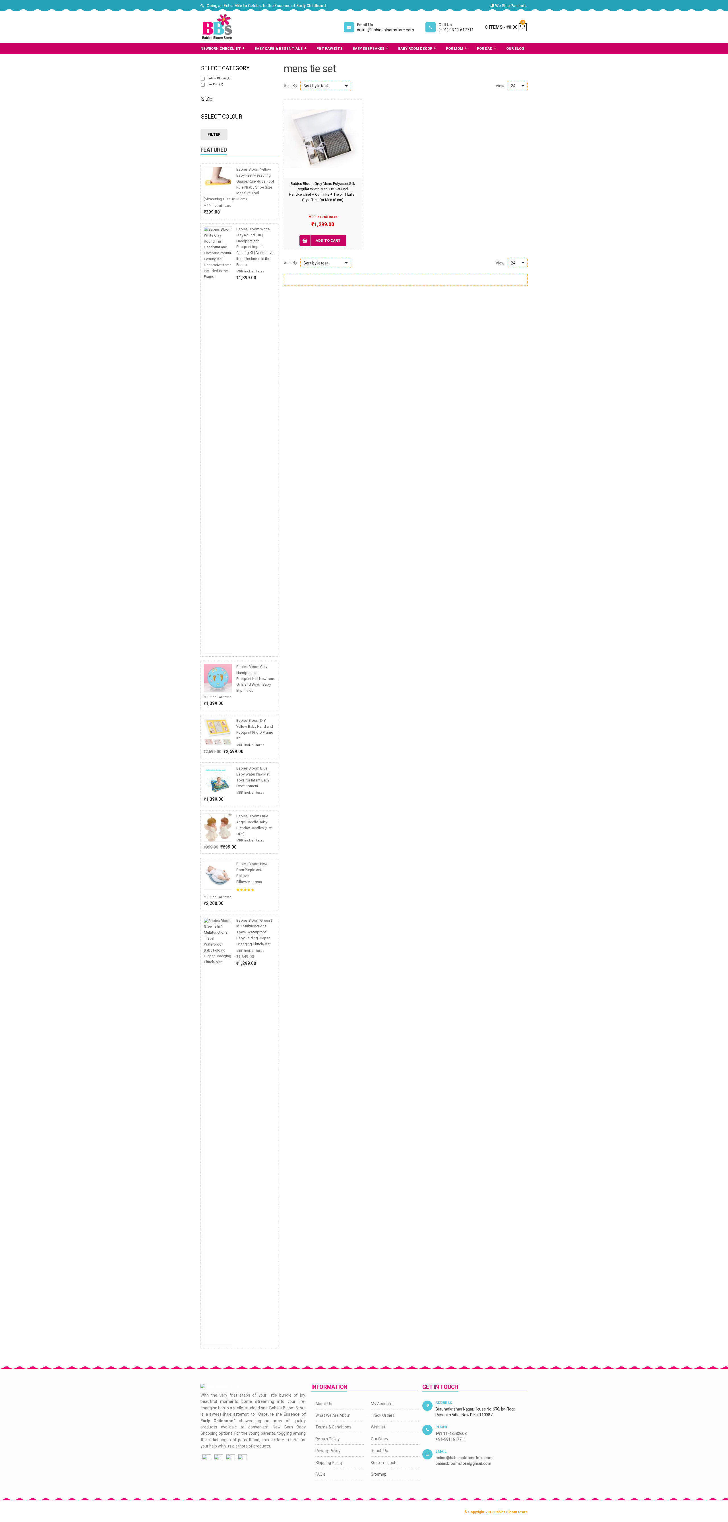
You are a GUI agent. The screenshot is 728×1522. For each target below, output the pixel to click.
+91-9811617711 (450, 1439)
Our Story (379, 1439)
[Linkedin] (242, 1458)
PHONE (441, 1427)
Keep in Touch (383, 1462)
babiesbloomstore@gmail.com (463, 1463)
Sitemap (378, 1474)
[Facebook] (206, 1458)
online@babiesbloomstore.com (463, 1457)
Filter (214, 134)
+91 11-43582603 (451, 1433)
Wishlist (378, 1427)
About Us (323, 1403)
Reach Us (379, 1450)
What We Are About (333, 1415)
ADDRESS (443, 1403)
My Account (382, 1403)
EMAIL (441, 1451)
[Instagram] (218, 1458)
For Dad (215, 84)
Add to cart (328, 240)
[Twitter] (230, 1458)
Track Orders (383, 1415)
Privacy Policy (327, 1450)
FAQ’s (320, 1474)
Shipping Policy (329, 1462)
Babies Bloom (219, 78)
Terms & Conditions (333, 1427)
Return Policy (327, 1439)
